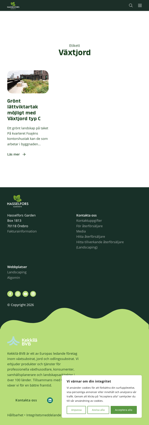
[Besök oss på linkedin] (33, 294)
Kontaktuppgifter (89, 220)
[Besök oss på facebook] (10, 294)
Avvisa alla (98, 410)
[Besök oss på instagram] (18, 294)
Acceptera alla (123, 410)
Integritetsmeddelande (43, 415)
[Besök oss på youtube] (25, 294)
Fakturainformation (22, 231)
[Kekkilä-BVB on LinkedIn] (50, 400)
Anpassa (76, 410)
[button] (130, 5)
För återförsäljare (89, 226)
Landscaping (17, 272)
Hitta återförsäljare (90, 236)
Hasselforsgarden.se (19, 5)
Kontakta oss (26, 400)
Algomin (13, 277)
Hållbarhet (15, 415)
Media (81, 231)
